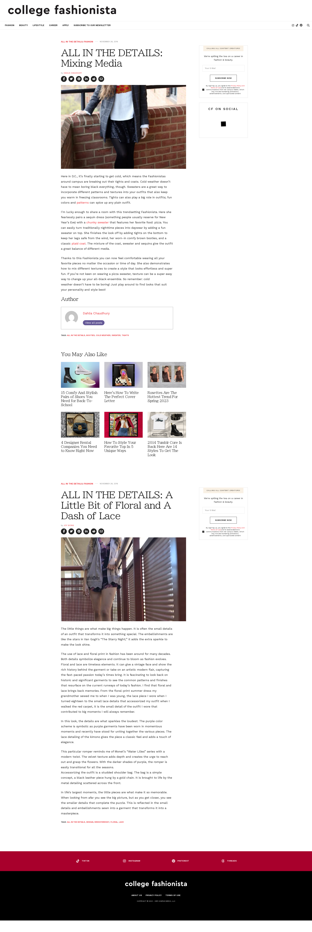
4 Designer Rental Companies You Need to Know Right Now (79, 446)
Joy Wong (69, 525)
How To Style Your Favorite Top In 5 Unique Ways (120, 446)
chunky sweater (97, 222)
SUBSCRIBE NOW (223, 78)
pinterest (183, 861)
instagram (134, 861)
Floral (114, 822)
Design (89, 822)
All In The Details (72, 42)
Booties (90, 335)
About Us (136, 895)
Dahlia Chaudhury (73, 73)
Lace (121, 822)
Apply (65, 25)
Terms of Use (173, 895)
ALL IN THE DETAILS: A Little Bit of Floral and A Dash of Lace (117, 505)
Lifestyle (38, 25)
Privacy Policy (154, 895)
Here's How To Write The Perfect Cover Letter (121, 397)
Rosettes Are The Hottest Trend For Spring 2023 (163, 397)
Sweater (116, 335)
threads (232, 861)
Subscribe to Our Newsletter (92, 25)
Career (53, 25)
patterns (83, 202)
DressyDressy (101, 822)
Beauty (23, 25)
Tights (125, 335)
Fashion (9, 25)
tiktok (85, 861)
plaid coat (79, 243)
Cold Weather (103, 335)
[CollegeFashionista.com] (62, 10)
